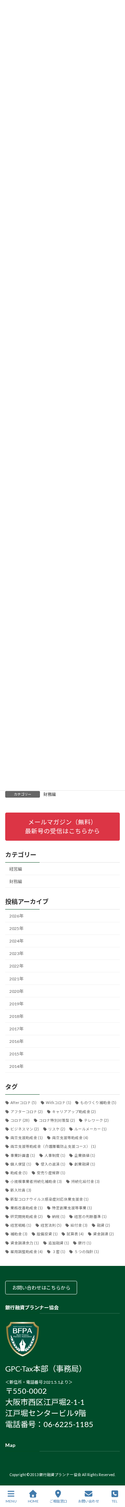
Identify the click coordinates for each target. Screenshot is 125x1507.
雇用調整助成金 (26, 1252)
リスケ (56, 1129)
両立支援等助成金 (70, 1138)
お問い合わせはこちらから (41, 1288)
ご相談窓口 (58, 1501)
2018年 (16, 1016)
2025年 (16, 928)
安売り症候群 (51, 1173)
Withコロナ (58, 1103)
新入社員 (20, 1190)
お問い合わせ (88, 1501)
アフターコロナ (26, 1112)
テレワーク (96, 1120)
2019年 (16, 1003)
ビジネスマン (24, 1129)
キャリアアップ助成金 (74, 1112)
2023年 (16, 953)
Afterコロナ (23, 1103)
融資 (103, 1225)
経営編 (15, 869)
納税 (58, 1216)
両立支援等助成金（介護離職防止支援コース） (53, 1147)
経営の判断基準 (90, 1216)
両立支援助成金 (26, 1138)
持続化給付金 (85, 1181)
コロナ (20, 1120)
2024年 (16, 941)
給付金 (79, 1225)
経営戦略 (20, 1225)
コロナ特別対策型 (57, 1120)
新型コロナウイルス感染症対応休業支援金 (49, 1199)
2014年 (16, 1066)
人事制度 (54, 1155)
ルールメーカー (90, 1129)
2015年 (16, 1054)
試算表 (75, 1234)
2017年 (16, 1028)
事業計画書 (22, 1155)
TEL (114, 1501)
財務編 (49, 794)
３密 (58, 1252)
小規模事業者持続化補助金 (36, 1181)
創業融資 (84, 1164)
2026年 (16, 916)
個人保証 (20, 1164)
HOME (33, 1501)
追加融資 (58, 1243)
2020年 (16, 991)
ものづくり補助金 (98, 1103)
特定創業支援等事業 (72, 1208)
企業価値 (84, 1155)
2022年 (16, 966)
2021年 (16, 978)
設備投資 (47, 1234)
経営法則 (51, 1225)
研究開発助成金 (26, 1216)
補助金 (18, 1234)
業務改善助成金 (26, 1208)
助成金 (18, 1173)
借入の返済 (53, 1164)
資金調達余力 (24, 1243)
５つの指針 (86, 1252)
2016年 (16, 1041)
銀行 (84, 1243)
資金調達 (103, 1234)
